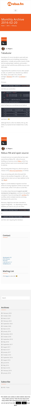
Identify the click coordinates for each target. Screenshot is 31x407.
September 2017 (8, 344)
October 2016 (7, 355)
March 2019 (6, 329)
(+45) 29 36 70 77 (7, 262)
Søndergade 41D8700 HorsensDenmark (7, 259)
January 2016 (7, 373)
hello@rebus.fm (7, 264)
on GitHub (22, 76)
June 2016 (6, 362)
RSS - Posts (6, 387)
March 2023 (6, 318)
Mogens (10, 48)
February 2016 (7, 370)
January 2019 (7, 331)
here (7, 276)
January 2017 (7, 352)
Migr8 (5, 180)
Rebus (19, 161)
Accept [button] (18, 403)
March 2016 (6, 368)
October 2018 (7, 336)
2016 (8, 25)
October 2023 (7, 316)
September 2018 (8, 339)
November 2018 (7, 334)
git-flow (24, 195)
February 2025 (7, 313)
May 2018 (6, 342)
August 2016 (6, 360)
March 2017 (6, 349)
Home (3, 25)
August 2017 (6, 347)
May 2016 (6, 365)
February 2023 (7, 321)
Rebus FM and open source (15, 152)
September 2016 (8, 357)
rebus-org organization (15, 170)
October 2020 (7, 326)
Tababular (6, 53)
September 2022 (8, 323)
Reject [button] (24, 403)
